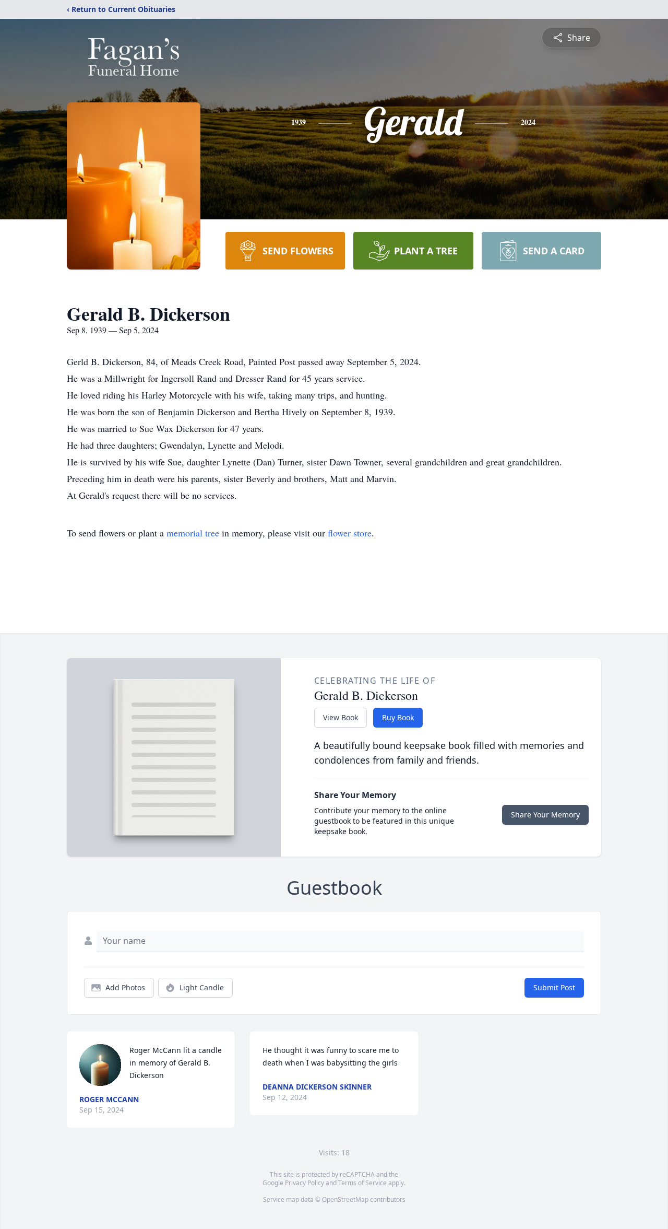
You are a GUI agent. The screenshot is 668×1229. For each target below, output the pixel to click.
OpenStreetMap (345, 1199)
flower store (350, 532)
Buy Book (398, 717)
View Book (340, 717)
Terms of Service (362, 1182)
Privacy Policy (304, 1182)
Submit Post (554, 987)
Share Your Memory (545, 815)
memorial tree (192, 532)
